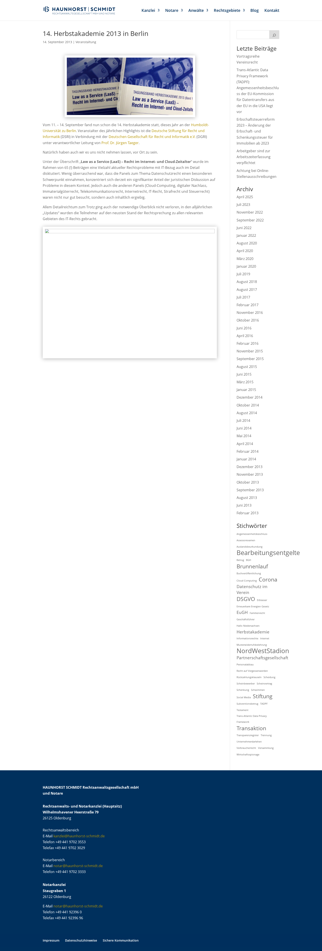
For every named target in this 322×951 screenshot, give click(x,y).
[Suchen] (274, 34)
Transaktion (251, 728)
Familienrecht (257, 613)
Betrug (240, 560)
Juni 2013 (244, 505)
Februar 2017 (247, 304)
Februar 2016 (247, 343)
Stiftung (262, 696)
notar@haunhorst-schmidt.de (78, 865)
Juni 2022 (244, 227)
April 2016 (245, 335)
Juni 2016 (244, 328)
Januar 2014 (246, 459)
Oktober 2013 (248, 482)
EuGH (242, 612)
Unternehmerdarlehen (249, 741)
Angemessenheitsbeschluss (252, 534)
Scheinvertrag (264, 683)
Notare (171, 11)
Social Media (244, 697)
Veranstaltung (86, 42)
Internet (264, 638)
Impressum (51, 940)
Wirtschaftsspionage (248, 754)
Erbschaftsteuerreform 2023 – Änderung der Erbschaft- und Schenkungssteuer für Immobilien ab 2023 (256, 131)
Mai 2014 (244, 435)
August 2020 (247, 243)
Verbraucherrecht (246, 747)
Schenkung (243, 689)
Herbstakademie (253, 632)
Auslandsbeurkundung (249, 546)
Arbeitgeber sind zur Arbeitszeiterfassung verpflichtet (254, 156)
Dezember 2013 (249, 466)
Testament (242, 710)
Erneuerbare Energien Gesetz (253, 606)
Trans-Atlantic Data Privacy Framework (252, 718)
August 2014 (247, 412)
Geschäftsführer (246, 619)
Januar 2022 (246, 235)
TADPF (264, 703)
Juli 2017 (243, 297)
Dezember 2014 (249, 397)
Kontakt (271, 11)
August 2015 (247, 366)
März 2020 (245, 258)
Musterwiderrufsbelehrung (252, 644)
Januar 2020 (246, 266)
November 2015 (250, 351)
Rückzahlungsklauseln (249, 677)
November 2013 (250, 474)
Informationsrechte (247, 638)
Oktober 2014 (248, 405)
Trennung (266, 735)
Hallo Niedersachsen (248, 625)
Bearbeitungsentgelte (268, 553)
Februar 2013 (247, 513)
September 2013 (250, 490)
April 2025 (245, 196)
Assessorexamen (246, 540)
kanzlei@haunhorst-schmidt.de (79, 836)
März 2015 (245, 382)
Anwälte (196, 11)
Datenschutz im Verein (252, 589)
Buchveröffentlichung (249, 573)
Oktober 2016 (248, 320)
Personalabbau (245, 664)
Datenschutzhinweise (81, 940)
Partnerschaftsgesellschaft (262, 658)
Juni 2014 (244, 428)
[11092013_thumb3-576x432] (130, 356)
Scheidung (269, 677)
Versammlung (266, 747)
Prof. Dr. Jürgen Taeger (120, 142)
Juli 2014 (243, 420)
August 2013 (247, 497)
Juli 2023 (243, 204)
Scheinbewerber (246, 683)
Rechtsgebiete (227, 11)
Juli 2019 (243, 274)
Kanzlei (148, 11)
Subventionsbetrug (247, 703)
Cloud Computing (247, 580)
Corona (268, 579)
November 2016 (250, 312)
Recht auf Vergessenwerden (252, 670)
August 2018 (247, 281)
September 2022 (250, 220)
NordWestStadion (263, 651)
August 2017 (247, 289)
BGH (248, 560)
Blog (254, 11)
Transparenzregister (248, 735)
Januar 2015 (246, 389)
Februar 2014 (247, 451)
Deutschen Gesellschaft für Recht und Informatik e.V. (152, 136)
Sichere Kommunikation (121, 940)
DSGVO (246, 599)
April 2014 (245, 443)
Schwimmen (258, 689)
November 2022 (250, 212)
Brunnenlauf (252, 566)
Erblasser (262, 600)
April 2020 (245, 250)
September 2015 (250, 358)
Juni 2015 (244, 374)
